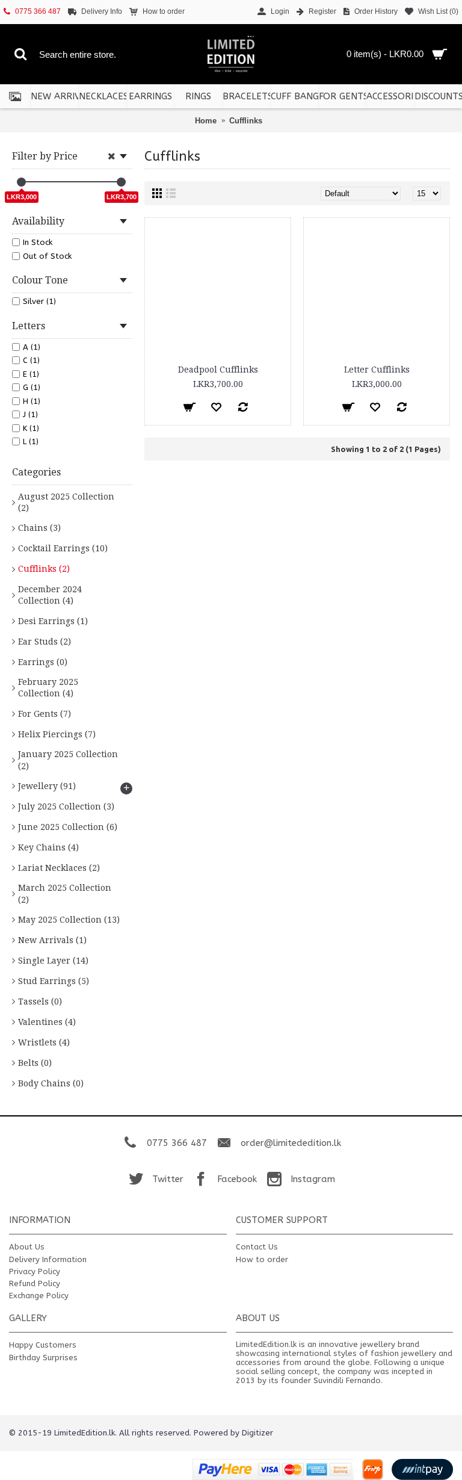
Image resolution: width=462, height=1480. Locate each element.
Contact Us (257, 1246)
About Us (27, 1246)
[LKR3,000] (21, 182)
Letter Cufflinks (377, 369)
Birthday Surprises (43, 1357)
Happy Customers (42, 1344)
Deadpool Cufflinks (218, 369)
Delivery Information (48, 1259)
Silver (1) (39, 301)
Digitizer (257, 1432)
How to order (262, 1259)
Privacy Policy (34, 1271)
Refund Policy (34, 1283)
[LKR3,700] (121, 182)
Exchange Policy (39, 1295)
